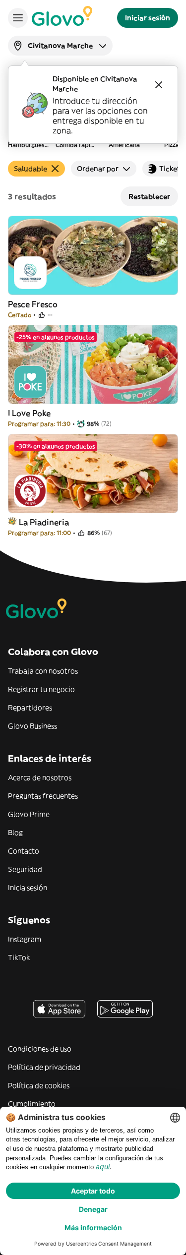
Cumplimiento (32, 1103)
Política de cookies (38, 1085)
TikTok (19, 957)
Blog (15, 832)
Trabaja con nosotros (43, 670)
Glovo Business (32, 725)
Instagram (24, 939)
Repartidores (30, 707)
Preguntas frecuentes (43, 795)
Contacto (23, 850)
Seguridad (25, 869)
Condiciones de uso (39, 1048)
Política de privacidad (44, 1067)
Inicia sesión (27, 887)
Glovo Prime (29, 814)
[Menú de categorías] (18, 18)
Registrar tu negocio (41, 689)
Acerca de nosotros (39, 777)
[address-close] (159, 85)
